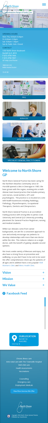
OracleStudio (23, 417)
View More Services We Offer (24, 391)
